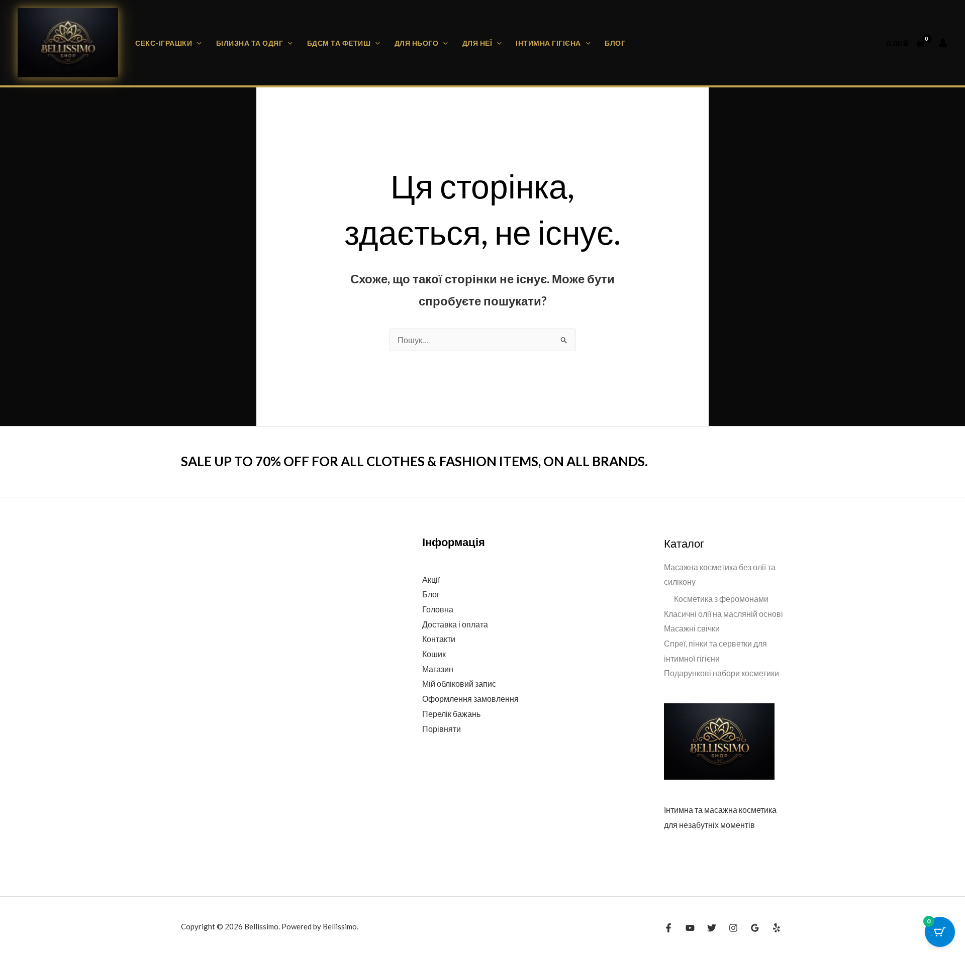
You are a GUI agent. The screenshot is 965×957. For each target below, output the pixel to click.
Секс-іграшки (163, 43)
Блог (615, 43)
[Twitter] (711, 927)
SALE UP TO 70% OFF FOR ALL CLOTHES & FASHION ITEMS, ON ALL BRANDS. (414, 461)
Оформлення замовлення (470, 698)
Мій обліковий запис (459, 683)
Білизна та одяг (249, 43)
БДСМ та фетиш (339, 43)
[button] (197, 43)
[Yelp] (776, 927)
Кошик (434, 654)
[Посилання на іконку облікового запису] (942, 42)
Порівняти (441, 728)
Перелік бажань (451, 713)
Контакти (438, 639)
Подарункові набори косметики (721, 673)
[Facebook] (668, 927)
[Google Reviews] (754, 927)
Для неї (477, 43)
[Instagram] (733, 927)
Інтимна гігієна (548, 43)
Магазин (437, 669)
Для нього (417, 43)
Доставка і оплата (455, 624)
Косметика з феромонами (721, 598)
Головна (437, 609)
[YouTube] (690, 927)
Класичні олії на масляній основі (723, 613)
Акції (431, 579)
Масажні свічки (692, 628)
